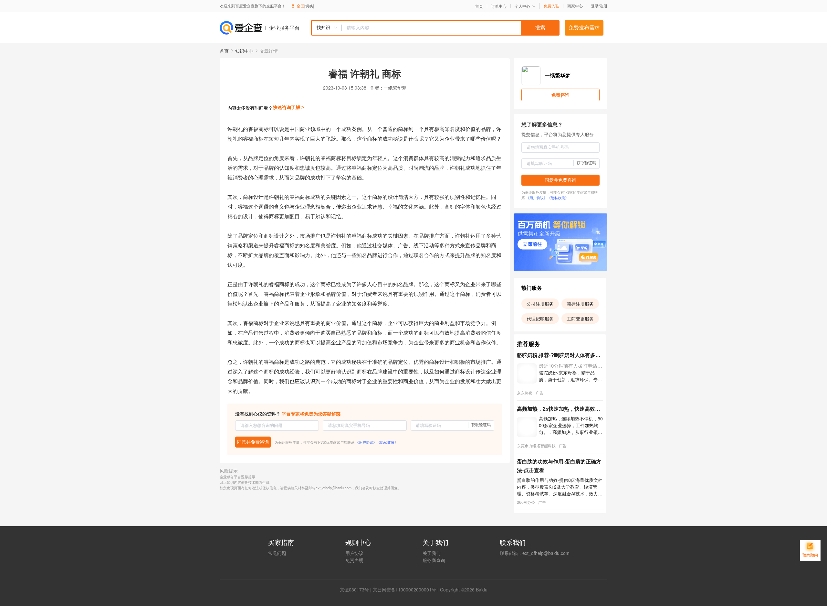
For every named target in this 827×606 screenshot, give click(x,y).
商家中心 (575, 6)
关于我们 (432, 553)
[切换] (309, 5)
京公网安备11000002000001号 (404, 589)
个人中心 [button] (522, 6)
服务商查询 (434, 560)
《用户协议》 (366, 442)
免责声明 (354, 560)
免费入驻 (551, 6)
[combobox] (435, 28)
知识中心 (244, 51)
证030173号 (356, 589)
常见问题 (277, 553)
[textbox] (451, 28)
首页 (479, 6)
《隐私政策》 (387, 442)
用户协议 (354, 553)
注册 (603, 5)
